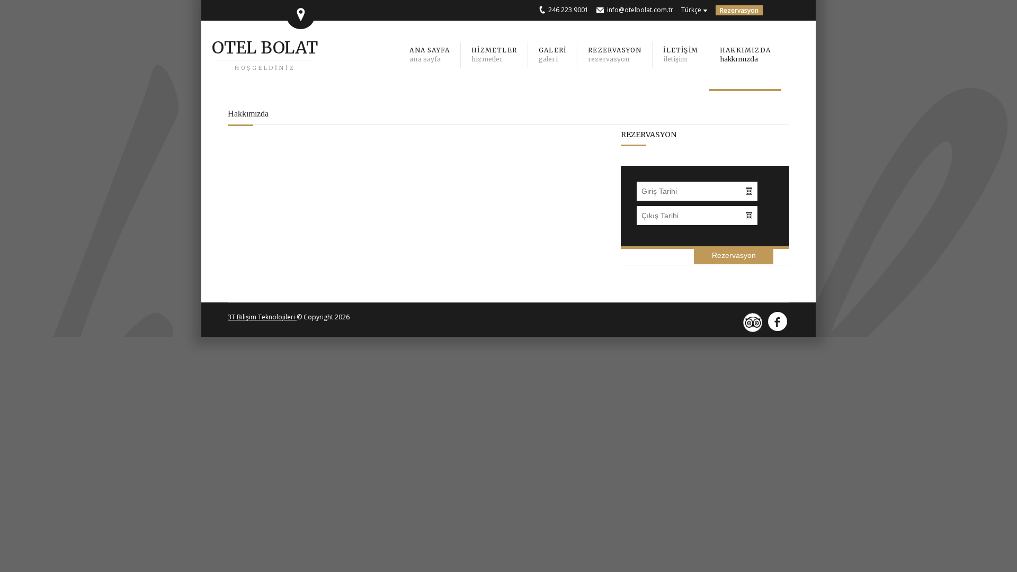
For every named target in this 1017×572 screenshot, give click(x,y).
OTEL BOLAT (265, 47)
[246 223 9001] (543, 9)
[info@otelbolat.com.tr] (601, 9)
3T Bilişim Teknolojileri (262, 316)
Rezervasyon (739, 10)
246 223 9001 (568, 9)
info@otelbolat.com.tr (640, 9)
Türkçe (691, 9)
